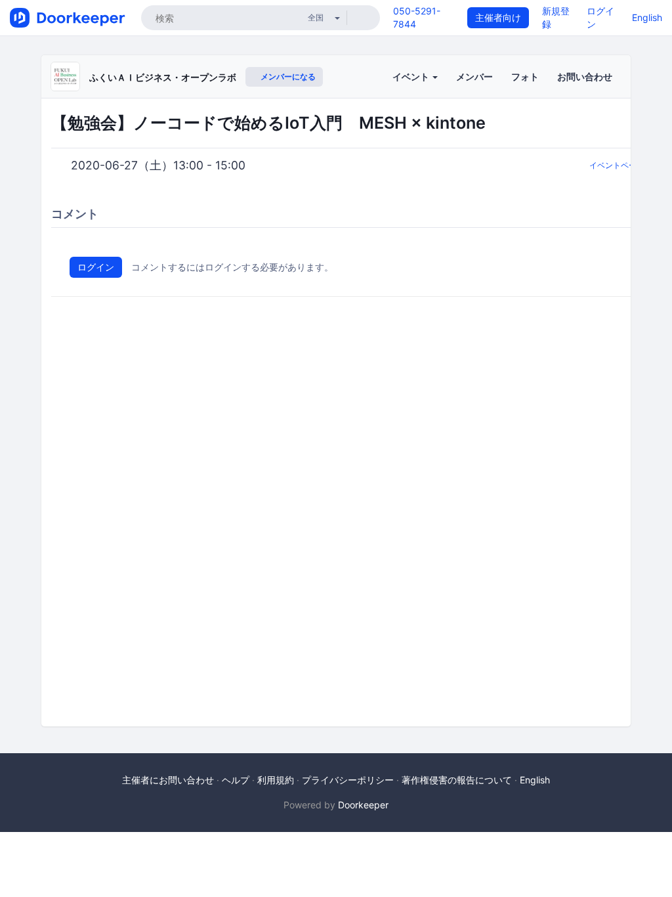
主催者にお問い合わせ (168, 779)
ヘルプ (235, 779)
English (647, 17)
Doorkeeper (363, 804)
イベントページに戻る (628, 165)
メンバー (474, 76)
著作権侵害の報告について (457, 779)
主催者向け (498, 17)
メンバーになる (287, 76)
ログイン (95, 267)
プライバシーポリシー (348, 779)
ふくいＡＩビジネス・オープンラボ (162, 77)
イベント (411, 76)
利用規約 (275, 779)
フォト (525, 76)
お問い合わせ (584, 76)
